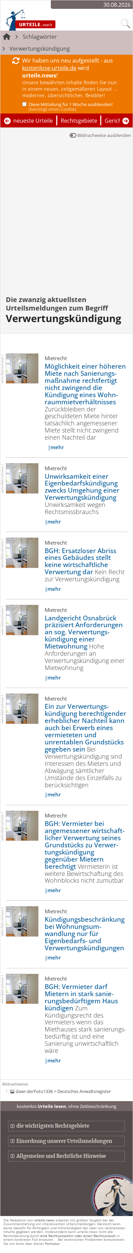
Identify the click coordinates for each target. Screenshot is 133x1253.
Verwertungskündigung (40, 48)
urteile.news (44, 1220)
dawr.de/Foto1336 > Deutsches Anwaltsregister (63, 1091)
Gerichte (116, 120)
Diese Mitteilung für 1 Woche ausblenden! (71, 106)
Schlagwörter (40, 36)
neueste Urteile (33, 120)
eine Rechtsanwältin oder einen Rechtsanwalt (78, 1235)
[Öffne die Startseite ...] (45, 20)
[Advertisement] (66, 221)
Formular (52, 1243)
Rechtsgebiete (79, 120)
